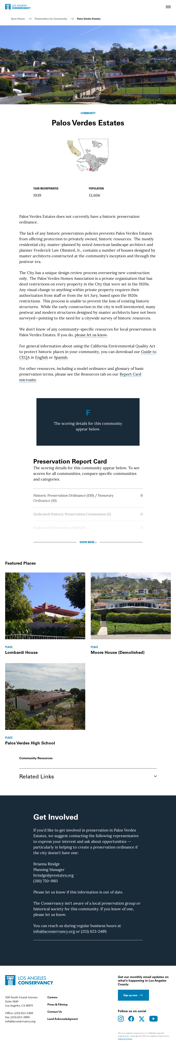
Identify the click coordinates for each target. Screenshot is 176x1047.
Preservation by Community (51, 18)
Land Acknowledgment (62, 1019)
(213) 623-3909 (20, 1017)
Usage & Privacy (125, 1039)
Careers (52, 997)
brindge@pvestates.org (53, 875)
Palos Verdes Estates (89, 18)
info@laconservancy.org (54, 931)
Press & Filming (57, 1004)
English (41, 357)
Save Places (18, 18)
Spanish (60, 357)
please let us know (91, 334)
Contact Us (54, 1011)
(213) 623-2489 (23, 1013)
